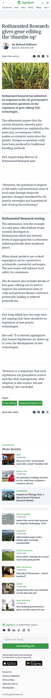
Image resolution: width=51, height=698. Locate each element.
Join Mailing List (26, 646)
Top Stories (7, 7)
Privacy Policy (8, 680)
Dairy (23, 7)
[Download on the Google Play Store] (37, 663)
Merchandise (8, 688)
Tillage (39, 7)
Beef (16, 7)
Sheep (30, 7)
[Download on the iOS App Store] (13, 663)
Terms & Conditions (11, 676)
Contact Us (7, 672)
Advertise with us (10, 684)
